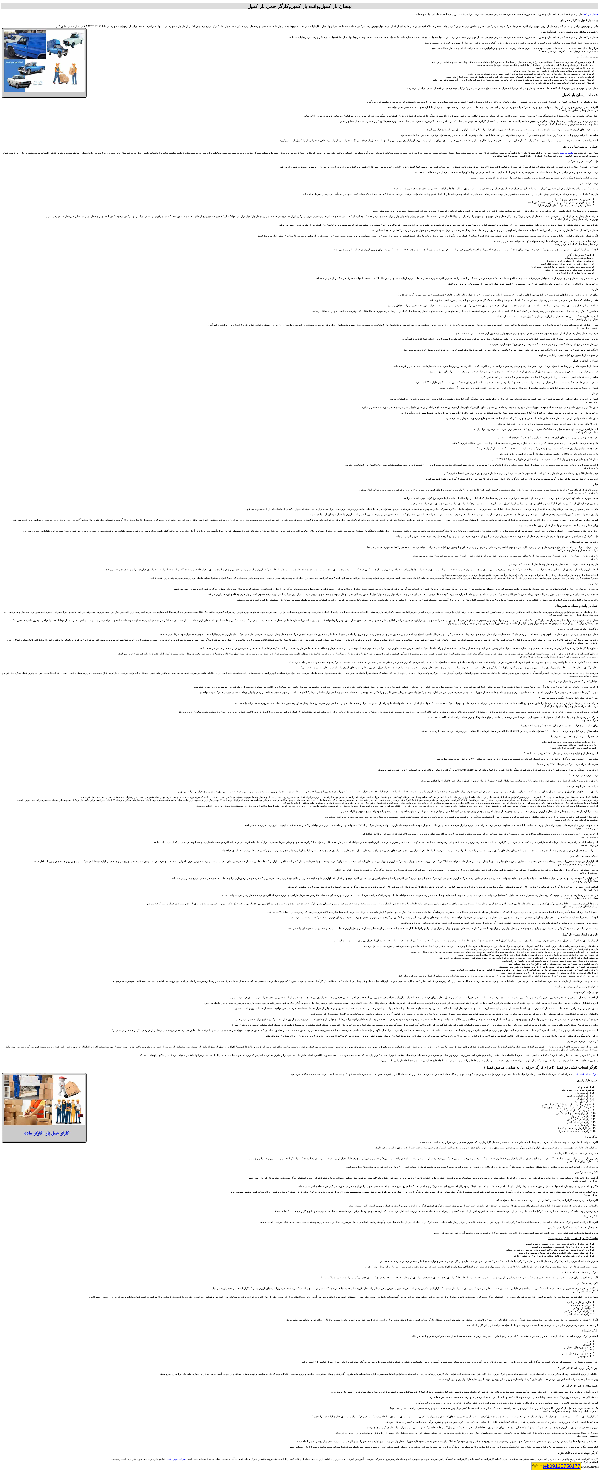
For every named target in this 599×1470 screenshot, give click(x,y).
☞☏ (556, 1466)
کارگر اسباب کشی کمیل (585, 1074)
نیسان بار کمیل (590, 14)
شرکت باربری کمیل (176, 1459)
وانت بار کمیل (566, 152)
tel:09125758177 (561, 1466)
